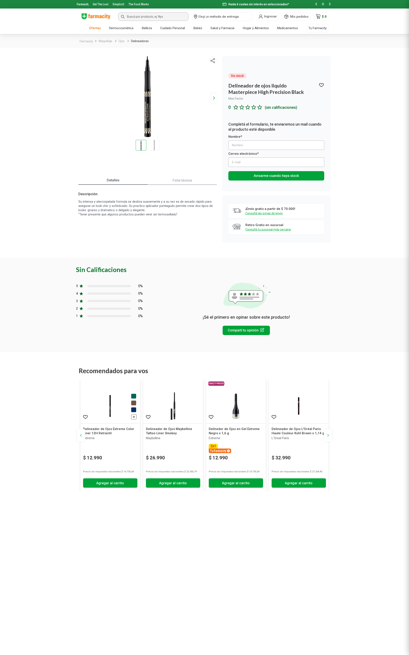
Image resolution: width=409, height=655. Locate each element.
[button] (316, 4)
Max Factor (235, 98)
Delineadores (140, 41)
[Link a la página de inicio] (86, 41)
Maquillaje (105, 41)
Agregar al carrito (110, 483)
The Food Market (138, 4)
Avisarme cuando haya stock (276, 176)
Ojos (122, 41)
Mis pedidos (299, 17)
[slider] (204, 4)
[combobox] (153, 16)
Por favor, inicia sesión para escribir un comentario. (246, 330)
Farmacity (82, 4)
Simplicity (118, 4)
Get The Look (100, 4)
